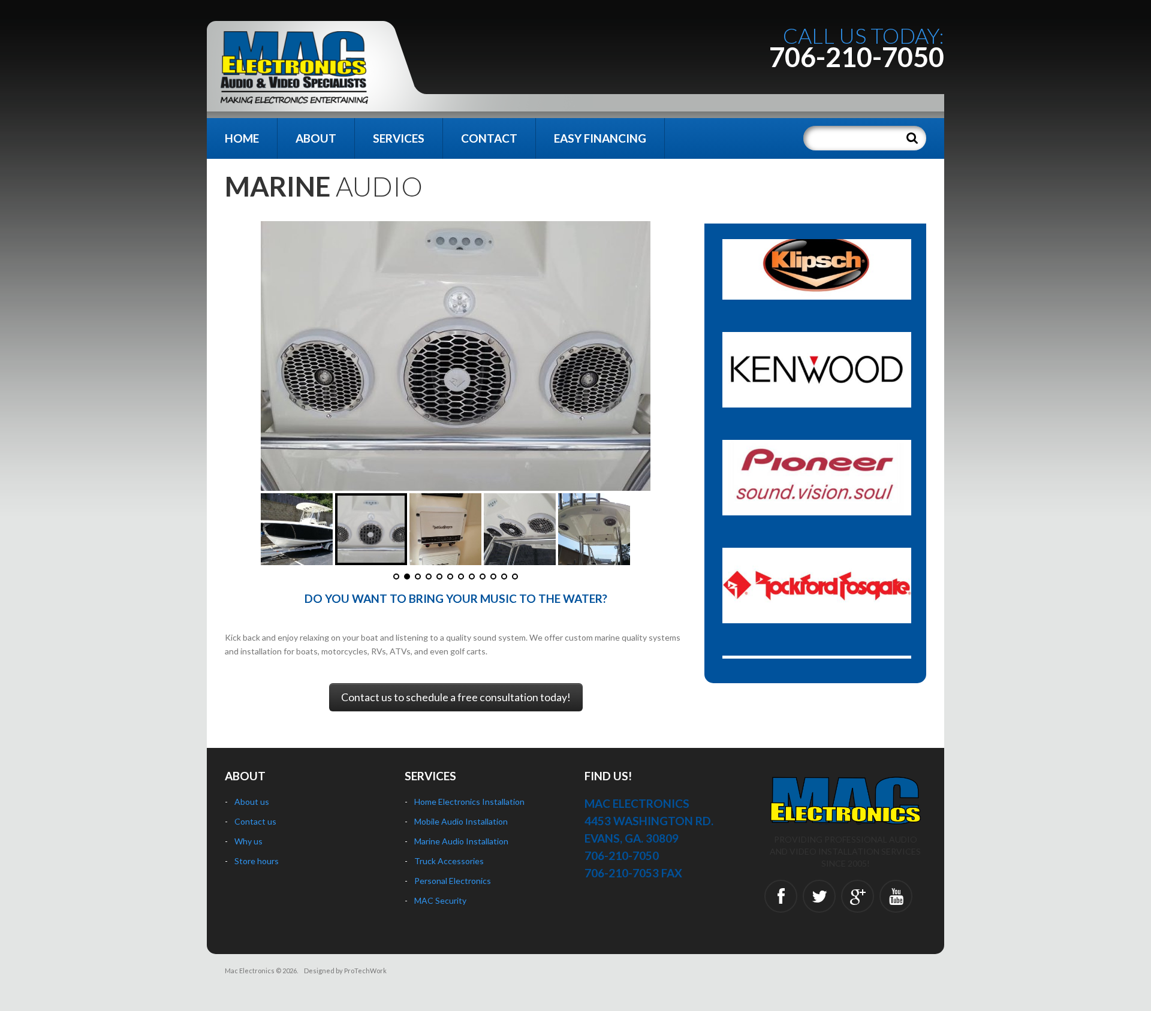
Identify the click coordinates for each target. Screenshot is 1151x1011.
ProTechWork (365, 970)
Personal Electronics (452, 881)
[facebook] (780, 896)
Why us (248, 841)
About (316, 138)
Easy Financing (600, 138)
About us (251, 801)
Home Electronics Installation (469, 801)
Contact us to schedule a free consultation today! (456, 697)
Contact (489, 138)
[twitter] (819, 896)
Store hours (256, 861)
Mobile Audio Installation (461, 821)
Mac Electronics (250, 970)
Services (398, 138)
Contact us (255, 821)
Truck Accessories (449, 861)
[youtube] (895, 896)
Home (242, 138)
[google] (857, 896)
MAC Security (440, 900)
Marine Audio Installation (461, 841)
